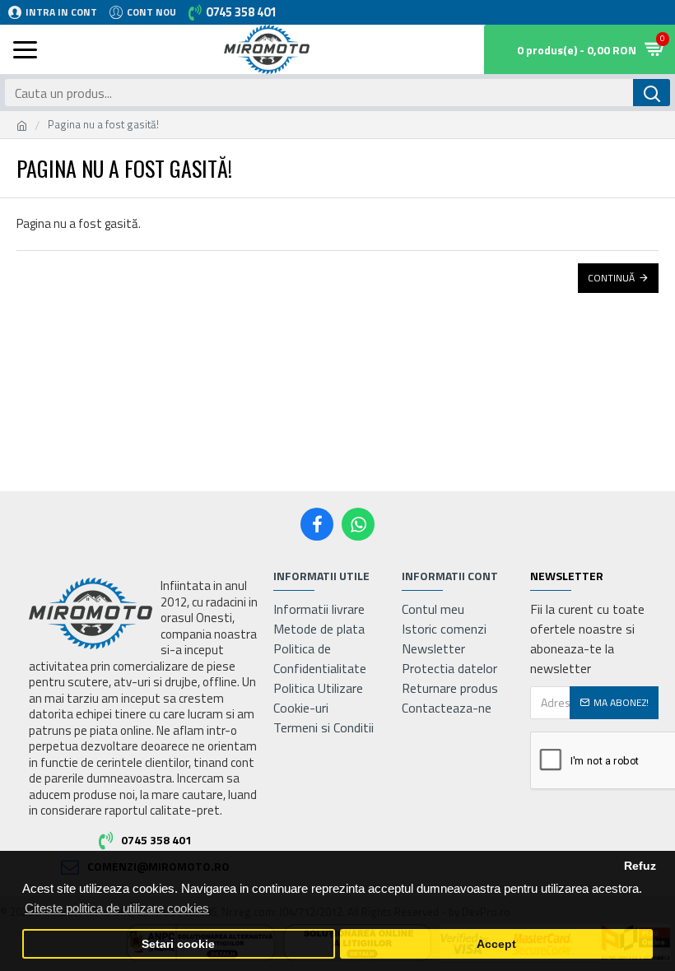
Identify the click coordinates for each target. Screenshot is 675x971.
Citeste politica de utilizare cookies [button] (117, 908)
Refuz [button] (640, 866)
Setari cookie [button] (178, 944)
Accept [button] (496, 944)
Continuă (611, 278)
